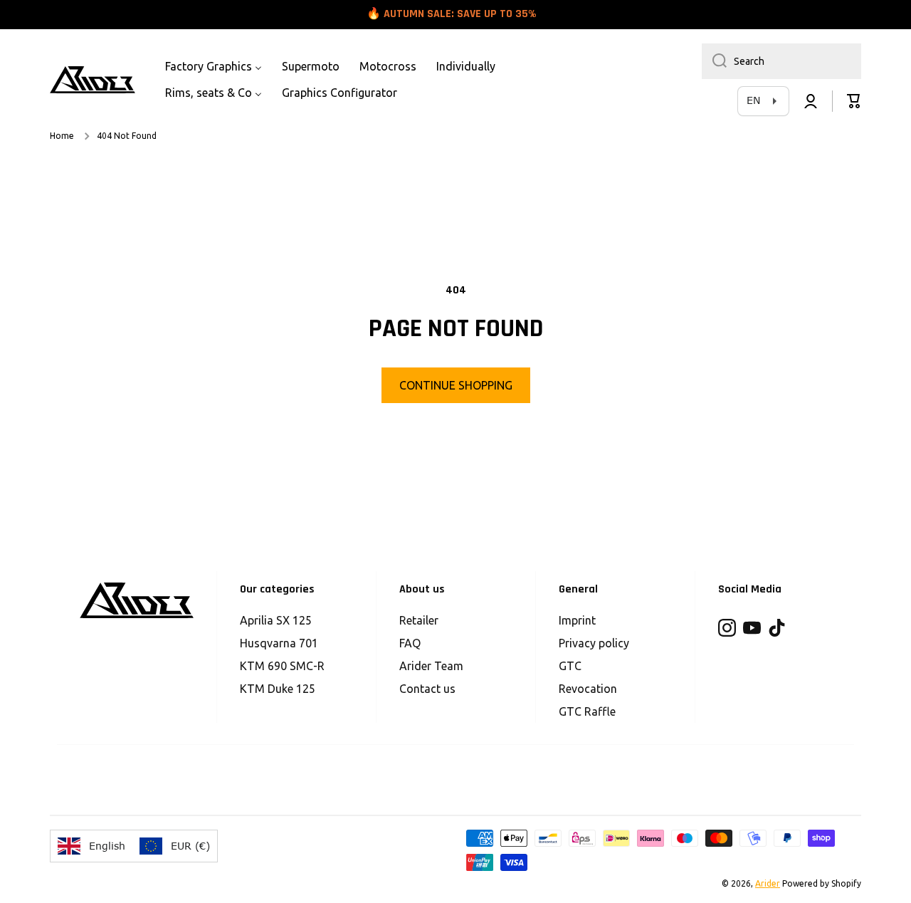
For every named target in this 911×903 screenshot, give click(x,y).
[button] (854, 101)
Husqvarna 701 (279, 643)
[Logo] (92, 79)
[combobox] (781, 61)
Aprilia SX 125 (276, 620)
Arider (767, 883)
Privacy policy (594, 643)
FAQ (410, 643)
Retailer (418, 620)
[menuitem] (213, 66)
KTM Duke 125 (277, 688)
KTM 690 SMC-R (282, 665)
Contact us (427, 688)
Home (62, 135)
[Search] (714, 61)
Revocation (588, 688)
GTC (570, 665)
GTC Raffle (587, 711)
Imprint (577, 620)
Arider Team (431, 665)
